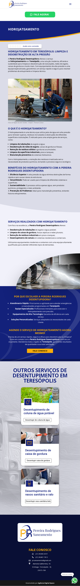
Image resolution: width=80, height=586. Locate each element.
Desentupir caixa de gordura (38, 460)
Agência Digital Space (46, 583)
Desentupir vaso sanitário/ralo (38, 501)
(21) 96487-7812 (41, 557)
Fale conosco (40, 351)
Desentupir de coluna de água (37, 420)
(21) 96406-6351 (41, 554)
